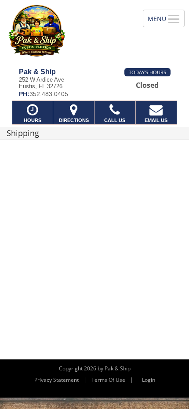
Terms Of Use (108, 380)
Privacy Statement (56, 380)
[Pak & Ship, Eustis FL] (67, 30)
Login (148, 380)
